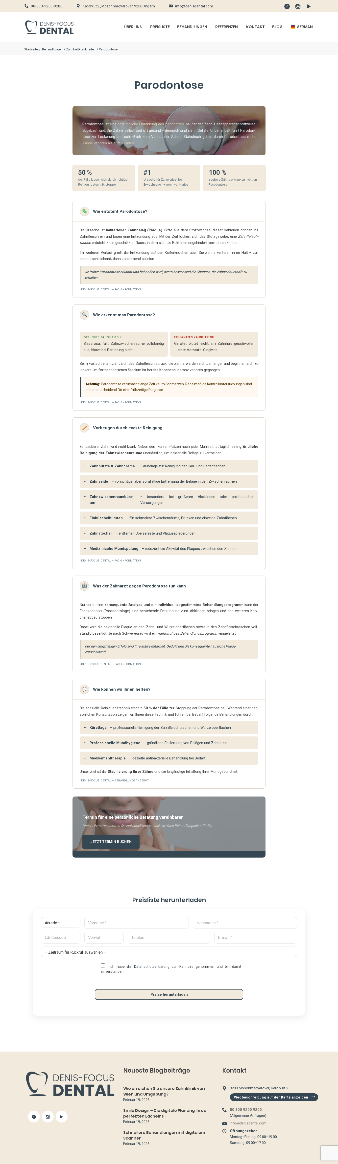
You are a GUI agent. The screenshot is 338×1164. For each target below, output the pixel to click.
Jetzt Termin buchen (111, 842)
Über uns (133, 26)
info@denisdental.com (194, 6)
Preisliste (160, 26)
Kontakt (255, 26)
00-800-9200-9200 (46, 6)
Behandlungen (192, 26)
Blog (277, 26)
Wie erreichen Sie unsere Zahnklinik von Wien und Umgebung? (164, 1091)
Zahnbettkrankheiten (81, 49)
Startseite (31, 49)
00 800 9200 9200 (246, 1109)
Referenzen (226, 26)
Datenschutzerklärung (151, 966)
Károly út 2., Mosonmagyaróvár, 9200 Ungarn (119, 6)
